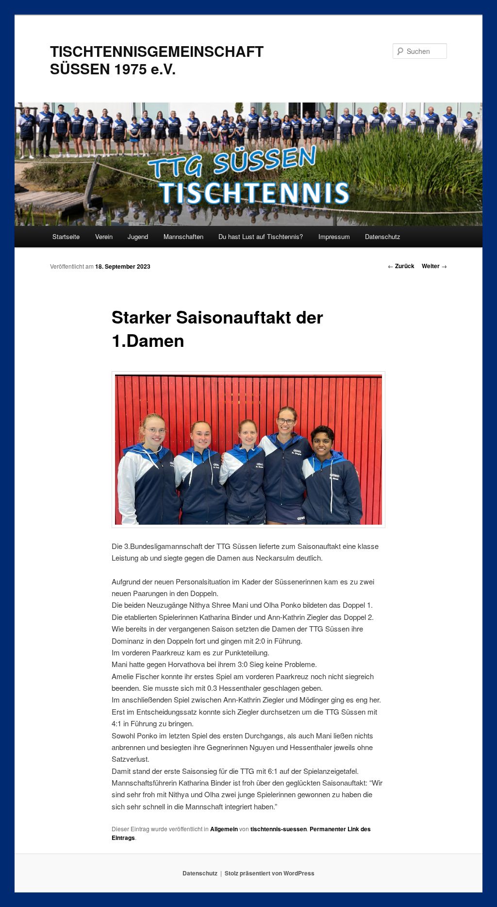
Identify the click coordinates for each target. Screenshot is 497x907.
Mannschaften (183, 236)
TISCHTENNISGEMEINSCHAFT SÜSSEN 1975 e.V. (157, 59)
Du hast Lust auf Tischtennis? (260, 236)
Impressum (334, 236)
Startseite (66, 236)
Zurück (401, 265)
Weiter (434, 265)
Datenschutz (382, 236)
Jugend (138, 236)
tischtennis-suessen (278, 828)
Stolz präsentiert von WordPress (270, 873)
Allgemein (224, 828)
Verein (104, 236)
